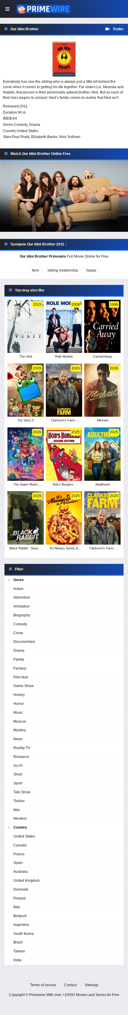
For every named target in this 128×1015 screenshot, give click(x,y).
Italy (16, 907)
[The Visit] (25, 326)
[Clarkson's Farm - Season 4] (102, 518)
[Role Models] (64, 326)
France (19, 854)
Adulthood (102, 484)
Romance (21, 757)
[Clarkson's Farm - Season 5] (64, 390)
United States (27, 131)
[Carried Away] (102, 326)
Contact (70, 985)
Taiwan (19, 951)
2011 (24, 106)
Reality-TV (21, 748)
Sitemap (91, 985)
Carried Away (102, 356)
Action (18, 589)
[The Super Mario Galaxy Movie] (25, 454)
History (19, 695)
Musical (19, 721)
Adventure (21, 597)
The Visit (25, 356)
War (16, 810)
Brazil (18, 942)
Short (17, 774)
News (18, 739)
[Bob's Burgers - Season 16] (64, 454)
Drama (34, 125)
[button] (64, 196)
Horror (18, 704)
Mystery (19, 730)
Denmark (20, 889)
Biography (21, 615)
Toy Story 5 (25, 420)
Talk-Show (21, 792)
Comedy (20, 125)
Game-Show (23, 686)
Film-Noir (20, 677)
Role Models (64, 356)
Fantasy (19, 668)
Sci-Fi (18, 766)
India (17, 960)
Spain (18, 863)
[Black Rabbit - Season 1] (25, 518)
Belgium (20, 916)
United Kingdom (26, 880)
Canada (19, 845)
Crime (18, 633)
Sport (17, 783)
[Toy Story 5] (25, 390)
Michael (102, 420)
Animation (21, 606)
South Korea (23, 934)
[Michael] (102, 390)
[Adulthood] (102, 454)
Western (20, 818)
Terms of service (43, 985)
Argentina (21, 925)
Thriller (19, 801)
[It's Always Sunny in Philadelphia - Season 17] (64, 518)
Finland (19, 898)
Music (18, 712)
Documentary (24, 642)
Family (18, 659)
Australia (20, 872)
